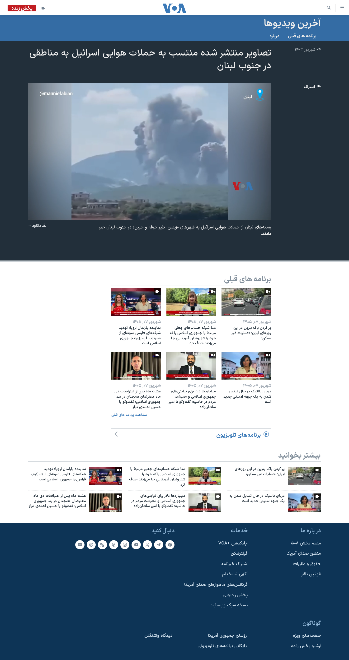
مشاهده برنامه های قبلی (129, 415)
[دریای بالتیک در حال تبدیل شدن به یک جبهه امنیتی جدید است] (246, 366)
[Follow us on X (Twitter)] (147, 544)
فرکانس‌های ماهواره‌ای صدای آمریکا (216, 584)
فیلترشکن (239, 554)
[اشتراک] (79, 544)
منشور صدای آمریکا (304, 554)
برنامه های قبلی (302, 36)
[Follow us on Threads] (113, 544)
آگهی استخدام (235, 574)
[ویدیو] (43, 8)
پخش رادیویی (235, 595)
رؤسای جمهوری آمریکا (227, 636)
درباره (274, 36)
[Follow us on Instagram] (124, 544)
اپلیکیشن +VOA (233, 543)
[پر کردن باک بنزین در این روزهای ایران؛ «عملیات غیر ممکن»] (246, 302)
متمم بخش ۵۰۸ (306, 543)
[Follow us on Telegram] (158, 544)
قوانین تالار (311, 574)
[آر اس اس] (102, 544)
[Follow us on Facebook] (169, 544)
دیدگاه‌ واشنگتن (158, 636)
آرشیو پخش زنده (306, 646)
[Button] (312, 88)
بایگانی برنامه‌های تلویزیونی (222, 646)
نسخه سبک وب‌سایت (228, 605)
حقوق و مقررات (307, 564)
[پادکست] (91, 544)
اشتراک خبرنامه (234, 564)
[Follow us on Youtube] (136, 544)
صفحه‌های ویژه (307, 636)
